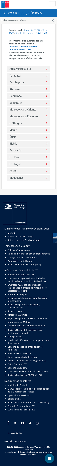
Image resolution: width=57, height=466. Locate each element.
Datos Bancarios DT (17, 364)
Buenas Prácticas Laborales (21, 274)
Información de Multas (19, 322)
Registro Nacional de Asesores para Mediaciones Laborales (25, 331)
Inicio (3, 20)
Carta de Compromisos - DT (21, 406)
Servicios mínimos (16, 311)
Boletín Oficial (14, 398)
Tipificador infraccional (19, 395)
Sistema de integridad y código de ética (27, 360)
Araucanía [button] (15, 150)
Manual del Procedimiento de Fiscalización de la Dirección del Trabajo (28, 390)
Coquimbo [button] (16, 96)
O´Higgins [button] (16, 123)
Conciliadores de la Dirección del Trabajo (28, 371)
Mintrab (11, 233)
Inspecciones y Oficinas (15, 452)
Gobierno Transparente (19, 250)
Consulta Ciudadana (17, 367)
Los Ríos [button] (14, 157)
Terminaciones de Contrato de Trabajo (26, 325)
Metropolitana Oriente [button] (23, 109)
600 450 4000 (12, 447)
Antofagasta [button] (17, 82)
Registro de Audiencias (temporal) (24, 264)
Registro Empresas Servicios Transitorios (27, 318)
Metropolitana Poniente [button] (24, 116)
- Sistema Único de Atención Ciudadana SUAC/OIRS (23, 48)
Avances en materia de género (22, 357)
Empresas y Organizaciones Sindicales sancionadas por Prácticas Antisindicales (28, 280)
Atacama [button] (15, 89)
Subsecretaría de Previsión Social (24, 240)
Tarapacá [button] (15, 75)
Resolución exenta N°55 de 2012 (31, 33)
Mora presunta (15, 336)
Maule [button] (13, 130)
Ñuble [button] (13, 137)
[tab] (28, 69)
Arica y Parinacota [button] (20, 68)
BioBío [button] (13, 143)
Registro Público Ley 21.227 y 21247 (25, 375)
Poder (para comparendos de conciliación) (28, 402)
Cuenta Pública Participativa (21, 409)
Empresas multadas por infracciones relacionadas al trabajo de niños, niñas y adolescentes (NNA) (27, 287)
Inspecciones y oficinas (17, 20)
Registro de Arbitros (17, 314)
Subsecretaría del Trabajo (20, 236)
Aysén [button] (13, 170)
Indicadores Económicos (19, 353)
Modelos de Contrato (18, 385)
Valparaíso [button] (16, 103)
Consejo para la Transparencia (23, 257)
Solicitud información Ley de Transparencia (29, 253)
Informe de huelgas (17, 294)
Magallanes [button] (16, 177)
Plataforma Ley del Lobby (20, 261)
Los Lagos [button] (15, 164)
